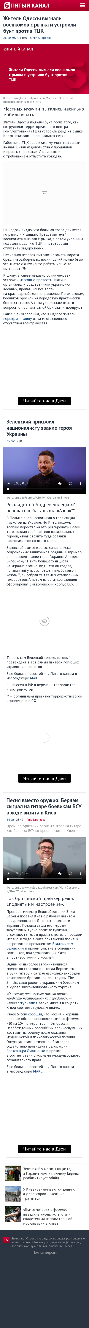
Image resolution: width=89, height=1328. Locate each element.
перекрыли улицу (17, 318)
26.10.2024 (10, 38)
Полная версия (44, 1252)
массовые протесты (35, 279)
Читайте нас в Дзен (44, 401)
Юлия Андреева (40, 38)
